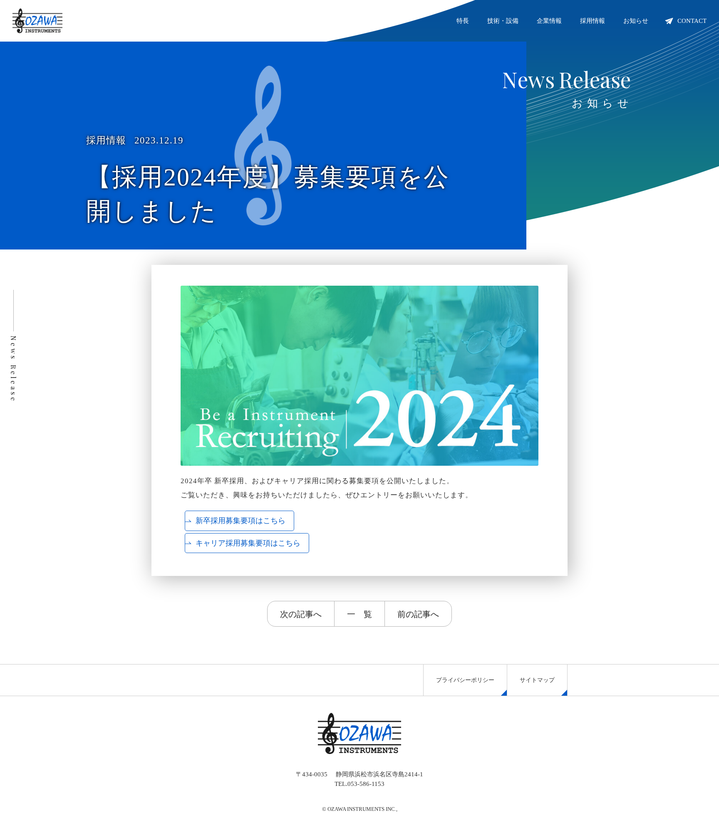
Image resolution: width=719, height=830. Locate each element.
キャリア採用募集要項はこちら (248, 543)
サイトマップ (537, 680)
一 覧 (359, 613)
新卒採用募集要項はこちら (240, 520)
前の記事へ (418, 613)
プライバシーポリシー (465, 680)
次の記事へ (301, 613)
